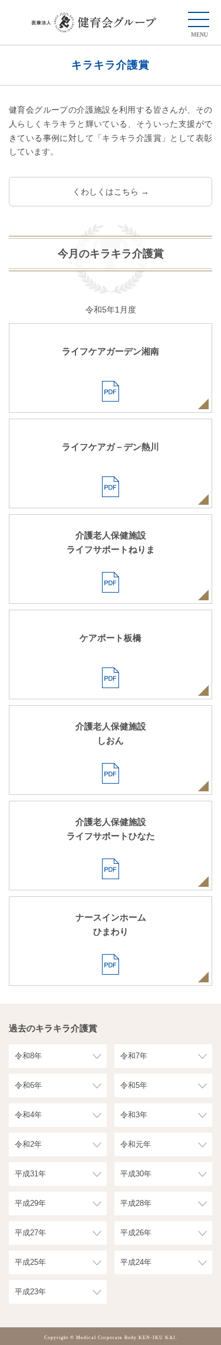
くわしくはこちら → (110, 191)
